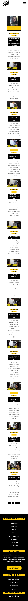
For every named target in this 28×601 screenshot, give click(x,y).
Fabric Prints (14, 582)
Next (17, 503)
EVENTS (14, 529)
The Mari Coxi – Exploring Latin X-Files (14, 119)
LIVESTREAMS (14, 539)
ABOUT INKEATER (14, 536)
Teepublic (14, 589)
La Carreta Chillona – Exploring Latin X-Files (14, 357)
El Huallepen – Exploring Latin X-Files (14, 79)
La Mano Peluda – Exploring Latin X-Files (14, 439)
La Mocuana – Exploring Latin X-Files (14, 276)
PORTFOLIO (14, 523)
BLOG (14, 533)
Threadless (14, 586)
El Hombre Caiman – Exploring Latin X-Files (14, 196)
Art (10, 33)
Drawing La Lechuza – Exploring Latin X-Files (14, 399)
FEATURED (14, 526)
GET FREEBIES (14, 545)
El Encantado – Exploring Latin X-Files (14, 156)
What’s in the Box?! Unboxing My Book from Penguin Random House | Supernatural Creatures (14, 42)
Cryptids (13, 33)
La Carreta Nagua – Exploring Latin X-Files (14, 316)
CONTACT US (14, 542)
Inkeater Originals (14, 579)
